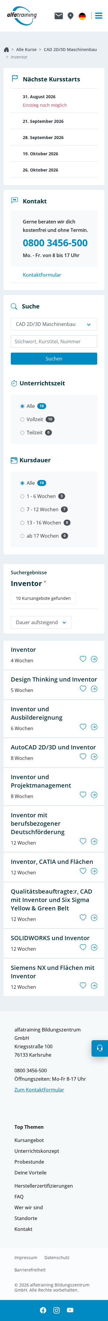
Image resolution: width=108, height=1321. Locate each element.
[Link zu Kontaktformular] (59, 16)
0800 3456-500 (30, 1070)
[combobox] (54, 341)
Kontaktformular (42, 275)
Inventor (19, 57)
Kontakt (23, 1229)
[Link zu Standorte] (70, 16)
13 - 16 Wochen (44, 522)
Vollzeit (35, 419)
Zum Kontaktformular (39, 1089)
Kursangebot (29, 1140)
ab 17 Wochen (43, 536)
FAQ (19, 1196)
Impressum (25, 1257)
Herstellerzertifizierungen (43, 1186)
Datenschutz (57, 1257)
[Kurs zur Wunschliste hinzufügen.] (83, 659)
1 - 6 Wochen (41, 496)
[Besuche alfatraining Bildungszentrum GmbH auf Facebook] (43, 1310)
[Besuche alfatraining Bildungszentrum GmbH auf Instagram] (56, 1310)
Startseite (6, 49)
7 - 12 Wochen (42, 509)
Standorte (25, 1218)
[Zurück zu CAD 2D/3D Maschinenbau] (45, 582)
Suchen (54, 358)
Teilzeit (35, 432)
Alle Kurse (26, 49)
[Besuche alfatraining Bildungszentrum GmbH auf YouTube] (70, 1310)
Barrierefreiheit (30, 1270)
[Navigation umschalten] (96, 15)
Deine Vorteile (30, 1172)
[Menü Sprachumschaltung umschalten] (82, 16)
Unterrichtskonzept (36, 1151)
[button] (99, 1048)
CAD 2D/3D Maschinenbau (70, 49)
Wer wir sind (28, 1207)
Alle (31, 406)
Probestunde (29, 1162)
